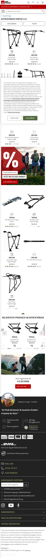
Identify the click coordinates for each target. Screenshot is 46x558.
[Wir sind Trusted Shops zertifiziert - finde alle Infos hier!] (26, 428)
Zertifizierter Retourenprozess (17, 453)
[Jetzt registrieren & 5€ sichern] (23, 372)
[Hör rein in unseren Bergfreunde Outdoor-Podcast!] (20, 505)
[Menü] (3, 11)
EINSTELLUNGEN (15, 118)
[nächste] (41, 333)
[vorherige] (4, 333)
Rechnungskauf (12, 426)
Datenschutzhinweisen (14, 112)
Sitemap (27, 550)
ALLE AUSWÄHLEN (30, 118)
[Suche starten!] (43, 11)
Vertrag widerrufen (10, 524)
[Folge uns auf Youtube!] (12, 505)
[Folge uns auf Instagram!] (4, 505)
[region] (23, 101)
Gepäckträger (7, 16)
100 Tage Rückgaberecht (34, 421)
